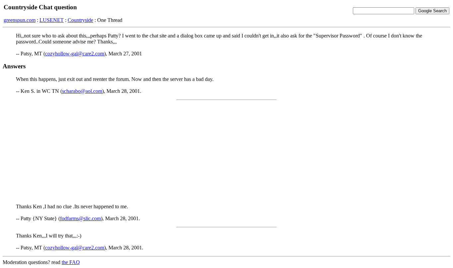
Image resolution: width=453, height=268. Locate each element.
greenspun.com (19, 20)
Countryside (80, 20)
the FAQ (71, 262)
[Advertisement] (226, 151)
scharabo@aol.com (82, 91)
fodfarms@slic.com (80, 218)
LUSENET (51, 20)
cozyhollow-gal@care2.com (74, 53)
